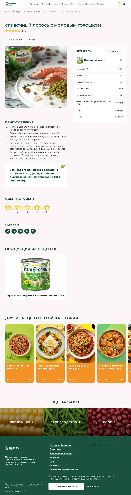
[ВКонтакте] (20, 231)
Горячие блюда (33, 11)
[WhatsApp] (14, 231)
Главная (8, 11)
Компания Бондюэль (86, 4)
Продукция (35, 4)
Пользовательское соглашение (103, 445)
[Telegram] (7, 231)
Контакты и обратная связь (64, 469)
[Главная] (11, 3)
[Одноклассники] (26, 231)
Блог (73, 4)
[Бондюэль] (12, 448)
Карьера (100, 4)
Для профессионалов (51, 4)
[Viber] (33, 231)
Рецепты (66, 4)
